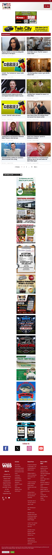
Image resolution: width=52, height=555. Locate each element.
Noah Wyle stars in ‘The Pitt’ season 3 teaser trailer (37, 52)
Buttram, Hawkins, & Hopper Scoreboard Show (44, 484)
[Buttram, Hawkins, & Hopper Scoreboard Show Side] (26, 411)
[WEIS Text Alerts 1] (26, 304)
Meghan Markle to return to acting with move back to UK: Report (13, 52)
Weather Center (18, 489)
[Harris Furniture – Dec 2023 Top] (26, 284)
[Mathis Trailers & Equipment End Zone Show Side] (26, 324)
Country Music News (19, 470)
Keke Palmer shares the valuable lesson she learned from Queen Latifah (37, 116)
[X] (6, 498)
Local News (17, 475)
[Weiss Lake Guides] (26, 391)
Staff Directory (7, 476)
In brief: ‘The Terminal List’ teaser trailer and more (13, 73)
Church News (18, 466)
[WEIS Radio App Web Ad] (26, 431)
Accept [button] (12, 552)
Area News (17, 464)
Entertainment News (19, 471)
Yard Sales (42, 500)
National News (18, 478)
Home (16, 473)
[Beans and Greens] (26, 234)
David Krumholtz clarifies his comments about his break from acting (12, 158)
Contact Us (7, 474)
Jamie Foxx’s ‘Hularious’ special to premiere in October (36, 137)
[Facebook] (3, 498)
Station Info (7, 478)
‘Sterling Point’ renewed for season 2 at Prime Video (38, 95)
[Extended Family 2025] (26, 186)
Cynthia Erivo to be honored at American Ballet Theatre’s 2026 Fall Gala (13, 137)
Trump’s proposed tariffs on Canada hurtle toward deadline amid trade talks (32, 485)
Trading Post (43, 494)
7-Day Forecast (43, 466)
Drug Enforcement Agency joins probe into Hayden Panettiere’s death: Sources (12, 95)
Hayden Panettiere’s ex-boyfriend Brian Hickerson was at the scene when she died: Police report (37, 159)
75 (31, 167)
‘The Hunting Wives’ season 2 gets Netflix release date (38, 73)
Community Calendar (19, 468)
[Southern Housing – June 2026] (26, 210)
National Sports (18, 480)
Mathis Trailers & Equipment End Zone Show (44, 491)
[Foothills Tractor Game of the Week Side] (26, 344)
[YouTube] (9, 498)
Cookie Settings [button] (6, 552)
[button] (50, 1)
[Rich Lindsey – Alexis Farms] (26, 368)
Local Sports (17, 477)
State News (17, 487)
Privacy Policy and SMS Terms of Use (7, 487)
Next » (35, 167)
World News (17, 491)
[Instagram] (3, 499)
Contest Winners (44, 487)
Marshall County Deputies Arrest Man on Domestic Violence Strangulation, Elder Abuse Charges (32, 516)
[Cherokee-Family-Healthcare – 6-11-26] (26, 259)
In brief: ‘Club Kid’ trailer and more (11, 115)
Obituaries (17, 482)
